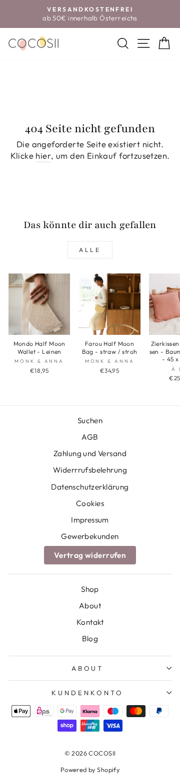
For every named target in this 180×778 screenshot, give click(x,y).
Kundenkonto (88, 693)
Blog (90, 638)
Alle (89, 250)
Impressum (90, 519)
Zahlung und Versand (90, 453)
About (90, 605)
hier (43, 155)
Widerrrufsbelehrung (90, 470)
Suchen (90, 420)
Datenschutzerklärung (89, 487)
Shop (90, 589)
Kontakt (90, 622)
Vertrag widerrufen (90, 555)
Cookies (90, 503)
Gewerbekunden (89, 536)
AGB (90, 437)
